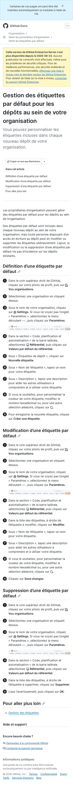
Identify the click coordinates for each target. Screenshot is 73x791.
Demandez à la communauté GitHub (27, 743)
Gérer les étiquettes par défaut (26, 40)
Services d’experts (22, 777)
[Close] (63, 6)
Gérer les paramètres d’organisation (29, 37)
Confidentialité (48, 774)
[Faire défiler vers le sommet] (65, 783)
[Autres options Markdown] (44, 161)
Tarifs (6, 777)
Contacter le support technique (24, 748)
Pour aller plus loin (22, 703)
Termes (33, 774)
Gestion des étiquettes (24, 713)
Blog (38, 777)
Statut (63, 774)
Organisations (16, 33)
